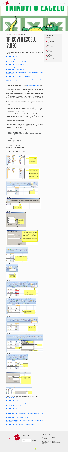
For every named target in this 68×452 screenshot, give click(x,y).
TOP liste (49, 50)
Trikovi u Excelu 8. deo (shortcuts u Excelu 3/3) (18, 76)
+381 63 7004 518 (44, 442)
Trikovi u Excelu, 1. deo (12, 56)
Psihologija (49, 49)
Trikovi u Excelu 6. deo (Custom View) (15, 69)
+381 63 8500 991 (44, 443)
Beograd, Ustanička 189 (56, 442)
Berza (48, 43)
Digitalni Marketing (51, 46)
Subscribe (34, 440)
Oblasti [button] (13, 3)
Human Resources (50, 41)
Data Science (49, 56)
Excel (16, 34)
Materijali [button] (25, 3)
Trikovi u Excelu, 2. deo (12, 59)
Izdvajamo (49, 54)
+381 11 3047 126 (44, 438)
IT (47, 52)
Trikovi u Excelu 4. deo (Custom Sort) (15, 64)
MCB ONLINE (43, 3)
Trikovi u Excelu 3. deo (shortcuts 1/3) (16, 61)
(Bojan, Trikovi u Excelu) (33, 85)
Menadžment (49, 40)
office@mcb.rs (55, 438)
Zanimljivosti (49, 51)
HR (47, 59)
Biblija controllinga (50, 58)
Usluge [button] (19, 3)
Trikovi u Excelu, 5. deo (12, 67)
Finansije (48, 37)
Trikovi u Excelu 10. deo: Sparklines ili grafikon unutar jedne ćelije (23, 83)
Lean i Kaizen (49, 55)
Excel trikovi (22, 34)
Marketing (49, 42)
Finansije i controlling (51, 47)
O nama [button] (31, 3)
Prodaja (48, 38)
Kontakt (37, 3)
